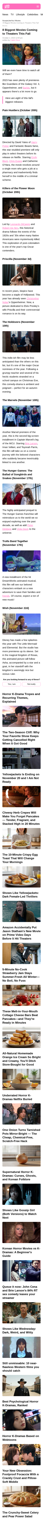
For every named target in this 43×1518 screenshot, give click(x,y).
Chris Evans (15, 161)
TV (12, 14)
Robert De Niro (10, 228)
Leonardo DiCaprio (20, 224)
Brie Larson (31, 443)
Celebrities (32, 14)
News (5, 14)
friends (6, 596)
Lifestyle (20, 14)
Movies (18, 21)
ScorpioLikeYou (8, 21)
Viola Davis (23, 529)
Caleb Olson (15, 40)
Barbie (26, 87)
